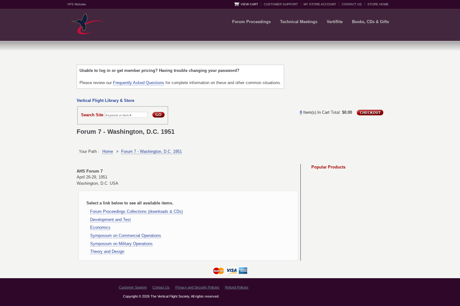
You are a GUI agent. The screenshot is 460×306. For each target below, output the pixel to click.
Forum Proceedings (251, 21)
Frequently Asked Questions (138, 82)
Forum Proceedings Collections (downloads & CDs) (136, 211)
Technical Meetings (298, 21)
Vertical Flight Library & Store (105, 100)
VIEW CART (249, 4)
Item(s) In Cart (315, 112)
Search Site (92, 115)
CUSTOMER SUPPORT (281, 4)
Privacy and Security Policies (197, 287)
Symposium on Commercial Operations (125, 235)
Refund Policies (236, 287)
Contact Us (161, 287)
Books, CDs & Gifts (370, 21)
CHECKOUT (370, 112)
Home (107, 151)
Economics (100, 227)
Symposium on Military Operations (121, 243)
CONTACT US (352, 4)
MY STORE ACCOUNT (320, 4)
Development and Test (110, 219)
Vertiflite (335, 21)
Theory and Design (107, 251)
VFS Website (76, 4)
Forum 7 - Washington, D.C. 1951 (151, 151)
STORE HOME (378, 4)
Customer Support (133, 287)
